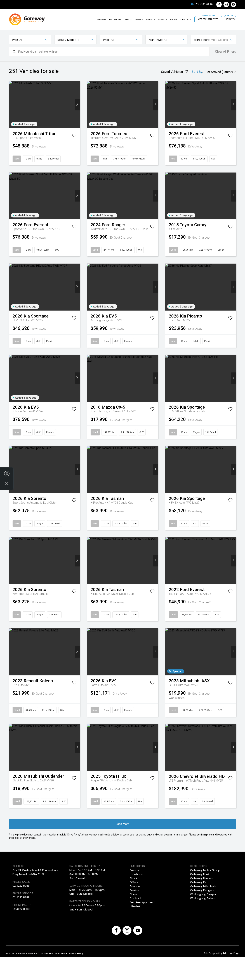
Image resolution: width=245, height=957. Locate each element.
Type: (15, 40)
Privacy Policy (76, 953)
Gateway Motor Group (205, 870)
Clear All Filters (225, 51)
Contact (185, 19)
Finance (150, 19)
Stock (128, 19)
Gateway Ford (199, 874)
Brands (101, 19)
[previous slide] (11, 104)
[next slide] (77, 104)
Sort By (197, 72)
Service (162, 19)
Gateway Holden (201, 878)
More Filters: (202, 40)
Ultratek (230, 19)
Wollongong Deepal (203, 894)
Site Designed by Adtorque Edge (221, 953)
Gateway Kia (198, 882)
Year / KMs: (155, 40)
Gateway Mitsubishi (203, 886)
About (173, 19)
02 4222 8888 (204, 4)
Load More (122, 824)
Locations (115, 19)
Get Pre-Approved (208, 19)
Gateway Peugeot (202, 890)
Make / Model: (66, 40)
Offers (139, 19)
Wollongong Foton (202, 898)
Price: (106, 40)
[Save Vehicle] (74, 136)
